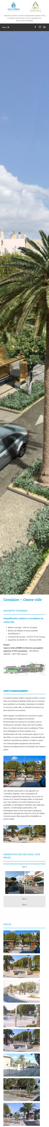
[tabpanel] (24, 882)
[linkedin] (44, 27)
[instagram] (40, 27)
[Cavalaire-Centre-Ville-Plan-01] (24, 662)
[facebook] (35, 27)
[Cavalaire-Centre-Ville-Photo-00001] (24, 757)
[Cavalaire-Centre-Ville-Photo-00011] (24, 826)
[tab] (24, 866)
